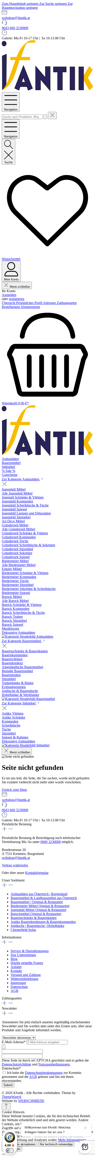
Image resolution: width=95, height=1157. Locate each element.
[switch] (10, 1150)
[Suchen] (45, 116)
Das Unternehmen (23, 955)
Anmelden (9, 295)
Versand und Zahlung (26, 975)
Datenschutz (19, 987)
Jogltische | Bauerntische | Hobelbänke (37, 926)
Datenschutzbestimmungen (44, 1073)
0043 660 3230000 (15, 28)
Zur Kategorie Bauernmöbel (22, 641)
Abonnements (30, 307)
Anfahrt (16, 967)
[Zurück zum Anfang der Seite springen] (6, 1106)
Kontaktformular (36, 873)
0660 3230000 (50, 842)
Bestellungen (11, 307)
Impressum (18, 983)
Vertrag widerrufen (15, 865)
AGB (14, 991)
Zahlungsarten (67, 303)
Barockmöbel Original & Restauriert (36, 914)
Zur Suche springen (53, 4)
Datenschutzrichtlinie (16, 1064)
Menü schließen (20, 286)
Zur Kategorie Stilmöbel (19, 703)
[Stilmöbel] (25, 745)
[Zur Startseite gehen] (47, 90)
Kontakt (16, 971)
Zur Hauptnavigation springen (37, 6)
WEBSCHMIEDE (31, 1101)
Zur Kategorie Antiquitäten (21, 479)
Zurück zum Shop (14, 790)
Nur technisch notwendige (56, 1144)
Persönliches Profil (29, 303)
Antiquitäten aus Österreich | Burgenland (39, 894)
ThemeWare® (11, 1097)
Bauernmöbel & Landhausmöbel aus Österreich (44, 898)
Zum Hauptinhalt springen (20, 4)
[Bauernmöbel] (28, 699)
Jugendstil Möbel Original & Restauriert (38, 910)
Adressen (50, 303)
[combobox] (22, 116)
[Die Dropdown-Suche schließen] (52, 115)
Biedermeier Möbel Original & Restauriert (40, 906)
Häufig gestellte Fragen (27, 963)
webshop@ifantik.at (16, 18)
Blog (14, 959)
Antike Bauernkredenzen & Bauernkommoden (43, 922)
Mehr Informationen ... (74, 1140)
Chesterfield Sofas (23, 930)
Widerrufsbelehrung (24, 979)
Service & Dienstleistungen (30, 951)
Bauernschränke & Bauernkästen (34, 918)
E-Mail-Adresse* (14, 1042)
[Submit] (3, 1047)
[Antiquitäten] (27, 636)
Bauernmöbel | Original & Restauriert (37, 902)
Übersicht (9, 303)
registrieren (16, 299)
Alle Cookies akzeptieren (19, 1144)
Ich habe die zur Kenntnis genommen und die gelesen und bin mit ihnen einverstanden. (41, 1077)
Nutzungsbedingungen (54, 1064)
